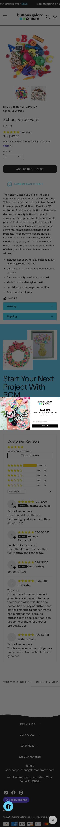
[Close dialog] (58, 398)
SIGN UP (45, 426)
